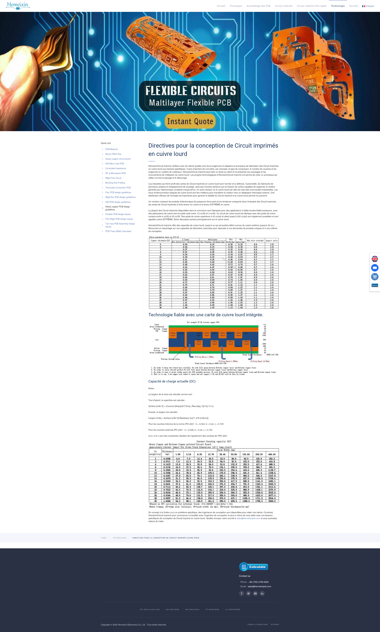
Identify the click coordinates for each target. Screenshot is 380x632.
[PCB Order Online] (375, 276)
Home (103, 538)
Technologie (338, 6)
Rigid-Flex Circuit (113, 177)
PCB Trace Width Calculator (118, 231)
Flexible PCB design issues (118, 214)
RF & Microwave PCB (115, 173)
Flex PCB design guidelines (118, 192)
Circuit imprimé (284, 6)
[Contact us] (375, 267)
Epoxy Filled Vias (113, 153)
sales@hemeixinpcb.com (248, 518)
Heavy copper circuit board (118, 158)
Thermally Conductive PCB (118, 187)
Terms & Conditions (257, 624)
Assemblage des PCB (259, 6)
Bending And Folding (115, 182)
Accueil (221, 6)
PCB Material (111, 149)
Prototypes (236, 6)
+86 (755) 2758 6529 (259, 581)
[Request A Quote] (375, 285)
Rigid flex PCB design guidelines (120, 197)
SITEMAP (275, 624)
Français (369, 6)
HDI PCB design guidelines (118, 201)
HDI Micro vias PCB (114, 163)
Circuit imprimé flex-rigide (312, 6)
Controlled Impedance (115, 168)
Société (353, 6)
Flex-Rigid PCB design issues (119, 218)
